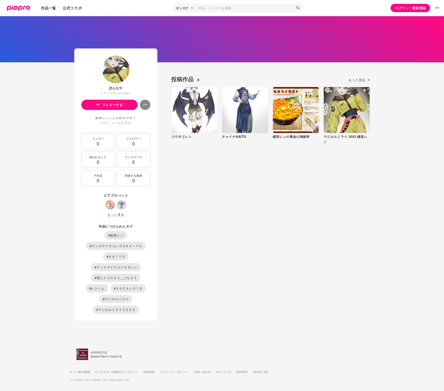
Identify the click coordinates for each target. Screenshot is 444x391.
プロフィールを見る (115, 122)
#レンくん (97, 288)
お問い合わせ (202, 372)
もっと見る (115, 214)
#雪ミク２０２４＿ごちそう (116, 277)
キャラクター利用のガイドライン (117, 372)
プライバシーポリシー (174, 372)
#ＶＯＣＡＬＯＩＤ (128, 288)
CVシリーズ (223, 372)
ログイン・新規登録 (410, 8)
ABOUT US (260, 372)
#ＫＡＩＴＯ (115, 256)
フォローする (112, 104)
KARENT (242, 372)
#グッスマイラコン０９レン (115, 267)
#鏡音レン (116, 235)
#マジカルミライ (116, 299)
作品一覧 (48, 8)
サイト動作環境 (80, 372)
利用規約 (149, 372)
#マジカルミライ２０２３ (115, 309)
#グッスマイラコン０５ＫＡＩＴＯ (115, 245)
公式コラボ (72, 8)
